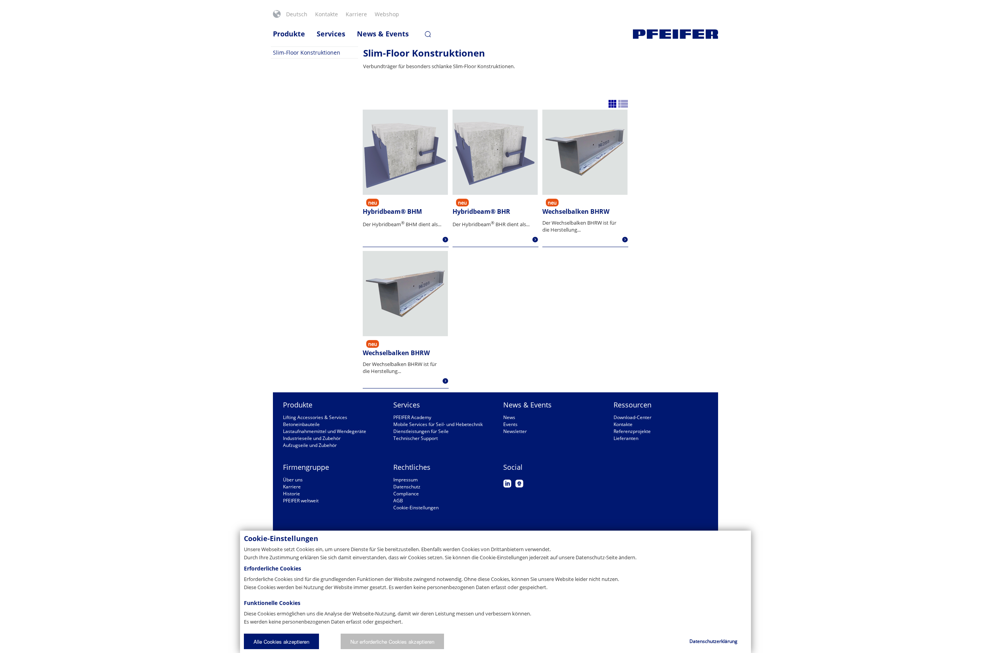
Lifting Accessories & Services (315, 417)
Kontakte (326, 14)
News (509, 417)
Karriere (356, 14)
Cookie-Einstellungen (416, 507)
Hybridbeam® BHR (481, 211)
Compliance (406, 493)
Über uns (293, 479)
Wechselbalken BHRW (575, 211)
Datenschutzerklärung (713, 641)
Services (331, 33)
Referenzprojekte (632, 431)
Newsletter (515, 431)
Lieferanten (626, 438)
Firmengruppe (306, 467)
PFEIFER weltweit (301, 500)
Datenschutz (406, 486)
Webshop (387, 14)
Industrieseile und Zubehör (312, 438)
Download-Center (633, 417)
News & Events (383, 33)
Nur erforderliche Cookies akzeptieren (392, 641)
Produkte (289, 33)
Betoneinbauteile (301, 424)
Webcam (519, 483)
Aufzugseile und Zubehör (310, 445)
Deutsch (296, 14)
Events (510, 424)
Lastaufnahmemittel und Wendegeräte (324, 431)
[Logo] (675, 34)
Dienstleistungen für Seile (421, 431)
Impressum (405, 479)
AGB (398, 500)
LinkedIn (507, 483)
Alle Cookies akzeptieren (281, 641)
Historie (291, 493)
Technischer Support (415, 438)
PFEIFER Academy (412, 417)
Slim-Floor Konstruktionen (306, 52)
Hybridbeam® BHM (392, 211)
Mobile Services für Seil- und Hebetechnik (438, 424)
